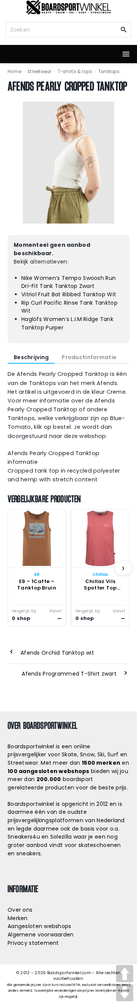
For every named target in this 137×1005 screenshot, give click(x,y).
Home (14, 72)
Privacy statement (33, 943)
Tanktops (108, 72)
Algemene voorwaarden (41, 934)
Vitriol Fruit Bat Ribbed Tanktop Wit (68, 294)
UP (124, 973)
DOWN (124, 992)
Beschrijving (31, 357)
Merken (18, 918)
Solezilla (61, 836)
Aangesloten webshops (40, 926)
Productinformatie (89, 357)
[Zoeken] (123, 29)
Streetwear (39, 72)
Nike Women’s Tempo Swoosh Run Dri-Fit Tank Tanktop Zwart (68, 282)
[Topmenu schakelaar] (126, 54)
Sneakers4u (24, 836)
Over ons (20, 910)
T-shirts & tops (75, 72)
